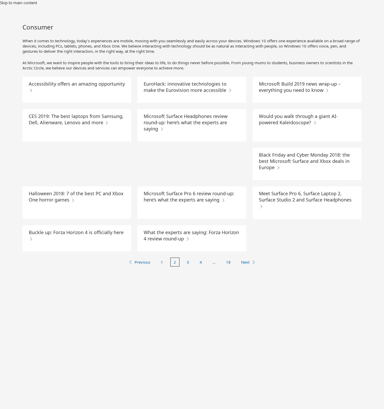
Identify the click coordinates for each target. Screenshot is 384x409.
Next (245, 262)
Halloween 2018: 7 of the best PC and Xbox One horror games (76, 196)
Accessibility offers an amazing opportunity (77, 84)
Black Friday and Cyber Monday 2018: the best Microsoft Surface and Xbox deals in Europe (304, 161)
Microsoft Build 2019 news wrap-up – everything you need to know (300, 87)
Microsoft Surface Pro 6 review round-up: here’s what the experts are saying (189, 196)
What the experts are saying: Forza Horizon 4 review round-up (191, 235)
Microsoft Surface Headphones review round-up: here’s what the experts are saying (186, 122)
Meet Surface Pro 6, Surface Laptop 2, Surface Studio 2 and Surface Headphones (305, 196)
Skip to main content (18, 2)
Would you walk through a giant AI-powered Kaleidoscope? (298, 119)
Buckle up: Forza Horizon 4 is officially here (76, 232)
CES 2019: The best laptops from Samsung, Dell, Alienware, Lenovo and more (76, 119)
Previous (142, 262)
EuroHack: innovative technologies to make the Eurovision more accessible (186, 87)
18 (228, 262)
